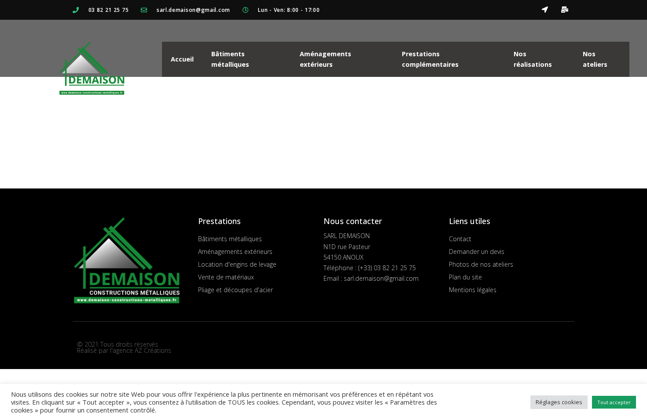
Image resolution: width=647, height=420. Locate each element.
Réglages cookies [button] (559, 402)
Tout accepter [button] (614, 402)
